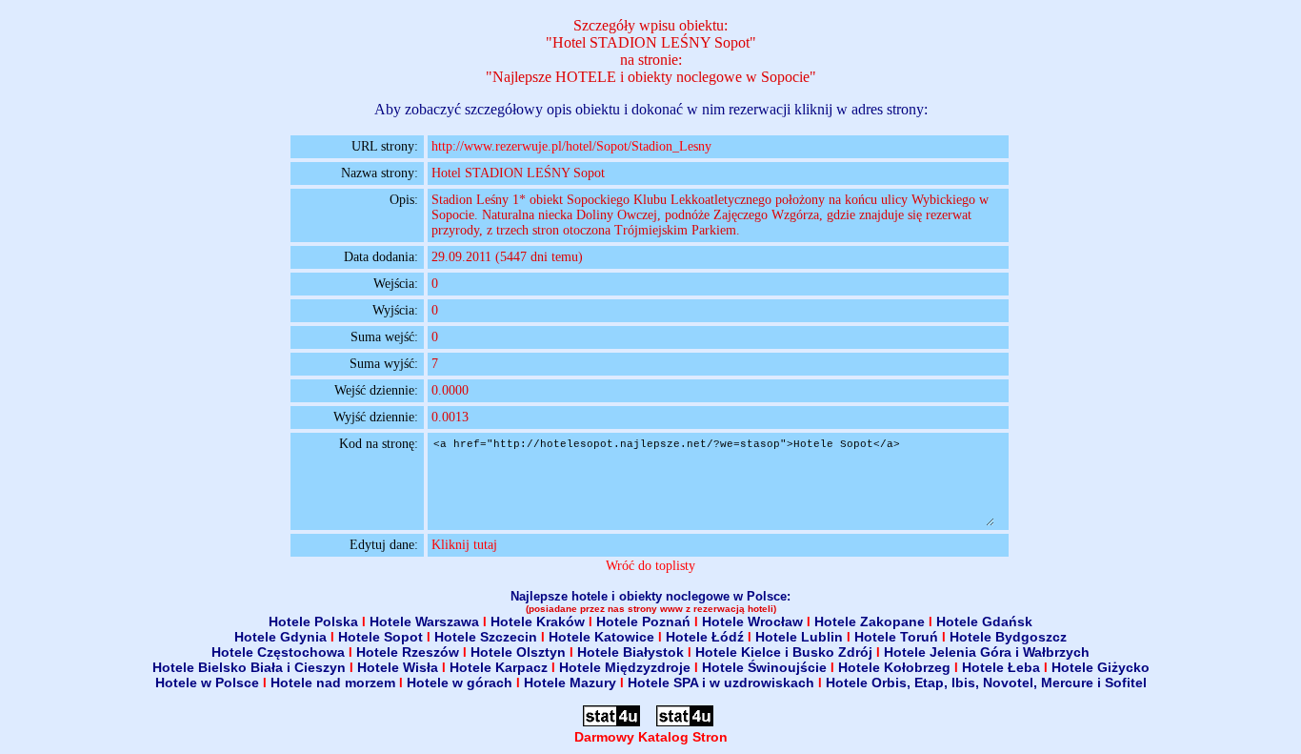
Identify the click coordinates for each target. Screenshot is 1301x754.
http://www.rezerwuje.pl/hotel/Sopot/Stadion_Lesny (571, 146)
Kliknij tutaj (464, 545)
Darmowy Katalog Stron (651, 736)
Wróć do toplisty (650, 566)
